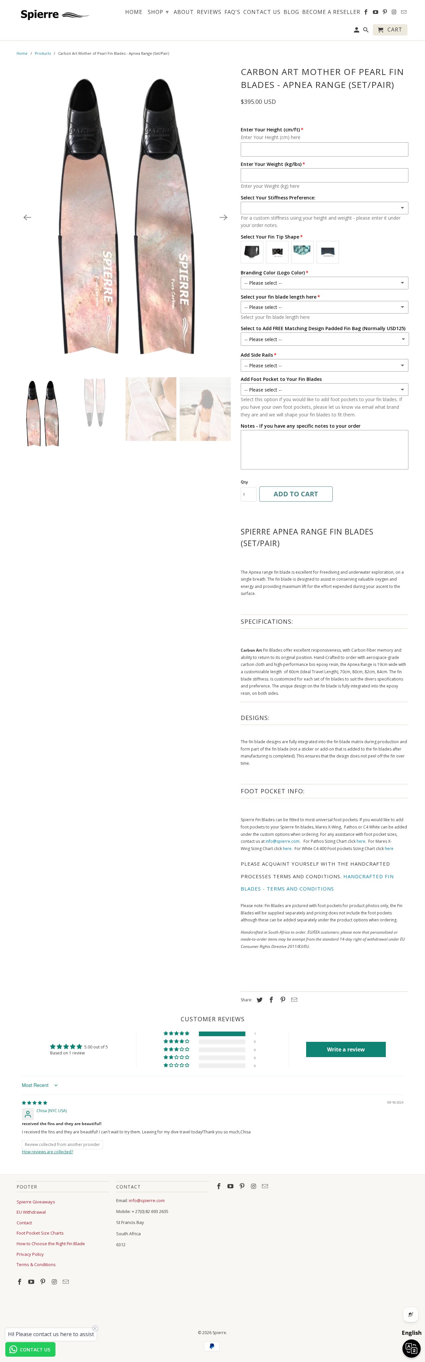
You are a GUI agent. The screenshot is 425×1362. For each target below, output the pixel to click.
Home (22, 53)
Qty (244, 482)
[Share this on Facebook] (270, 1000)
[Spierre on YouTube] (32, 1282)
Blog (291, 12)
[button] (177, 1033)
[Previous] (27, 217)
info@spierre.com (282, 841)
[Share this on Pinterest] (282, 1000)
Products (43, 53)
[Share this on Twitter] (258, 1000)
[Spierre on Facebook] (20, 1282)
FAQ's (232, 12)
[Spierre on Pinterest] (43, 1282)
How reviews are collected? (47, 1152)
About (184, 12)
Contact (24, 1223)
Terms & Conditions (36, 1264)
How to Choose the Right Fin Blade (51, 1244)
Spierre (219, 1332)
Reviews (209, 12)
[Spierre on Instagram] (54, 1282)
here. (288, 848)
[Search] (366, 31)
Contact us (262, 12)
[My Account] (357, 31)
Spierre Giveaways (36, 1202)
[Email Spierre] (66, 1282)
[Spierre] (54, 14)
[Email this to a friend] (293, 1000)
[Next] (223, 217)
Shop (158, 12)
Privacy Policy (30, 1254)
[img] (34, 1103)
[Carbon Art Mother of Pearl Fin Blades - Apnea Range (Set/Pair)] (125, 217)
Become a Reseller (331, 12)
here (361, 841)
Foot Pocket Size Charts (40, 1233)
